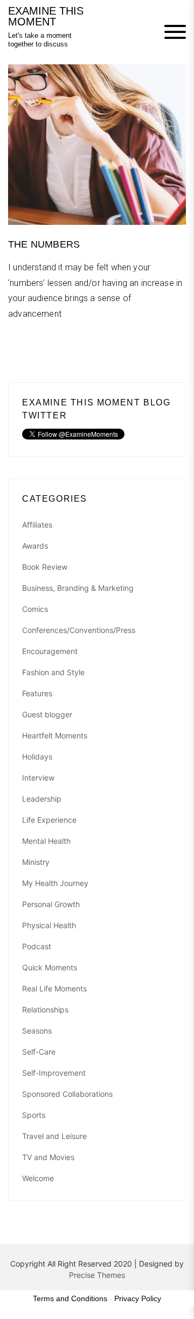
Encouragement (50, 651)
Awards (35, 545)
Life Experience (49, 819)
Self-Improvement (54, 1072)
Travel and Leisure (54, 1136)
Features (37, 693)
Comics (35, 609)
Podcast (36, 946)
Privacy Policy (137, 1298)
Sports (33, 1115)
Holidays (37, 756)
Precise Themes (97, 1275)
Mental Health (46, 840)
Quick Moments (49, 967)
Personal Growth (51, 904)
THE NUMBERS (44, 244)
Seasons (37, 1030)
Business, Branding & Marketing (78, 587)
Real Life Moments (54, 988)
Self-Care (39, 1051)
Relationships (45, 1009)
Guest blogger (47, 714)
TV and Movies (48, 1157)
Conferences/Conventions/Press (78, 630)
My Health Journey (55, 883)
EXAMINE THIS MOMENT (46, 16)
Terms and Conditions (70, 1298)
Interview (38, 777)
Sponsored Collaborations (67, 1093)
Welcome (38, 1178)
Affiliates (37, 524)
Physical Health (49, 925)
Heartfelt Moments (54, 735)
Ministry (36, 862)
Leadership (41, 798)
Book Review (44, 566)
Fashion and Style (53, 672)
